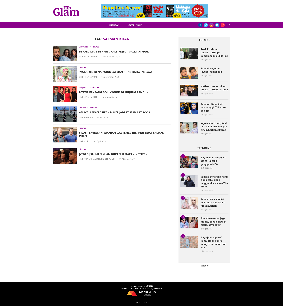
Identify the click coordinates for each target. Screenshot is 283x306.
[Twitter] (206, 25)
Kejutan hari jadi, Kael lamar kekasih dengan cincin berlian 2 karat (214, 127)
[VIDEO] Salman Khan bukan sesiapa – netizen (113, 154)
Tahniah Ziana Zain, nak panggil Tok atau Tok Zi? (213, 107)
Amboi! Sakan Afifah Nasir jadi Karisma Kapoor (114, 112)
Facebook (204, 265)
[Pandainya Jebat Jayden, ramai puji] (189, 73)
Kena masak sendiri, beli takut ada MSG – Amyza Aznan (213, 202)
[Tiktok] (223, 25)
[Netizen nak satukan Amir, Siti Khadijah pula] (189, 90)
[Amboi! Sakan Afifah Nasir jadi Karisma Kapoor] (65, 114)
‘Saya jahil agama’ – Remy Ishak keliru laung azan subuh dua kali (213, 242)
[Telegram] (217, 25)
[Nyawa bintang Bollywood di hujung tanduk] (65, 94)
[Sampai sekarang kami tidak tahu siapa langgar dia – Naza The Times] (189, 181)
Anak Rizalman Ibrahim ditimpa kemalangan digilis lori (214, 53)
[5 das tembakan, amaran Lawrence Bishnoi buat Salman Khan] (65, 134)
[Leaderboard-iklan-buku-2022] (154, 5)
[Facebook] (200, 25)
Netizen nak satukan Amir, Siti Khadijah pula (214, 88)
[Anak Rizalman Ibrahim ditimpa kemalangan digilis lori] (189, 53)
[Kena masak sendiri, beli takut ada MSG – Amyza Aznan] (189, 203)
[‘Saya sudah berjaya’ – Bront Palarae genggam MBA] (189, 162)
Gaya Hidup (135, 25)
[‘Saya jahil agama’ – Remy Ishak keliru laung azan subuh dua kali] (189, 242)
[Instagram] (211, 25)
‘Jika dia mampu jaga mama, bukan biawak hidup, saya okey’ (213, 222)
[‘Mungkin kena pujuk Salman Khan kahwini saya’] (65, 74)
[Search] (229, 25)
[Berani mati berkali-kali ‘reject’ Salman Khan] (65, 53)
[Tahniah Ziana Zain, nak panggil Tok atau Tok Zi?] (189, 108)
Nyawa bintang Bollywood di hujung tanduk (113, 92)
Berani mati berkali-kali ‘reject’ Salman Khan (114, 51)
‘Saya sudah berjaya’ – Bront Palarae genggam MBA (213, 161)
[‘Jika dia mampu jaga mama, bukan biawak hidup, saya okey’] (189, 222)
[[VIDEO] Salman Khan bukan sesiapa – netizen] (65, 156)
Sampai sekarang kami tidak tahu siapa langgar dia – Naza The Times (214, 181)
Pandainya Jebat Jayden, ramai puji (211, 70)
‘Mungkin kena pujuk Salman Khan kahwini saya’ (115, 72)
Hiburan (114, 25)
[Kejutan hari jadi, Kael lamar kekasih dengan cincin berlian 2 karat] (189, 127)
